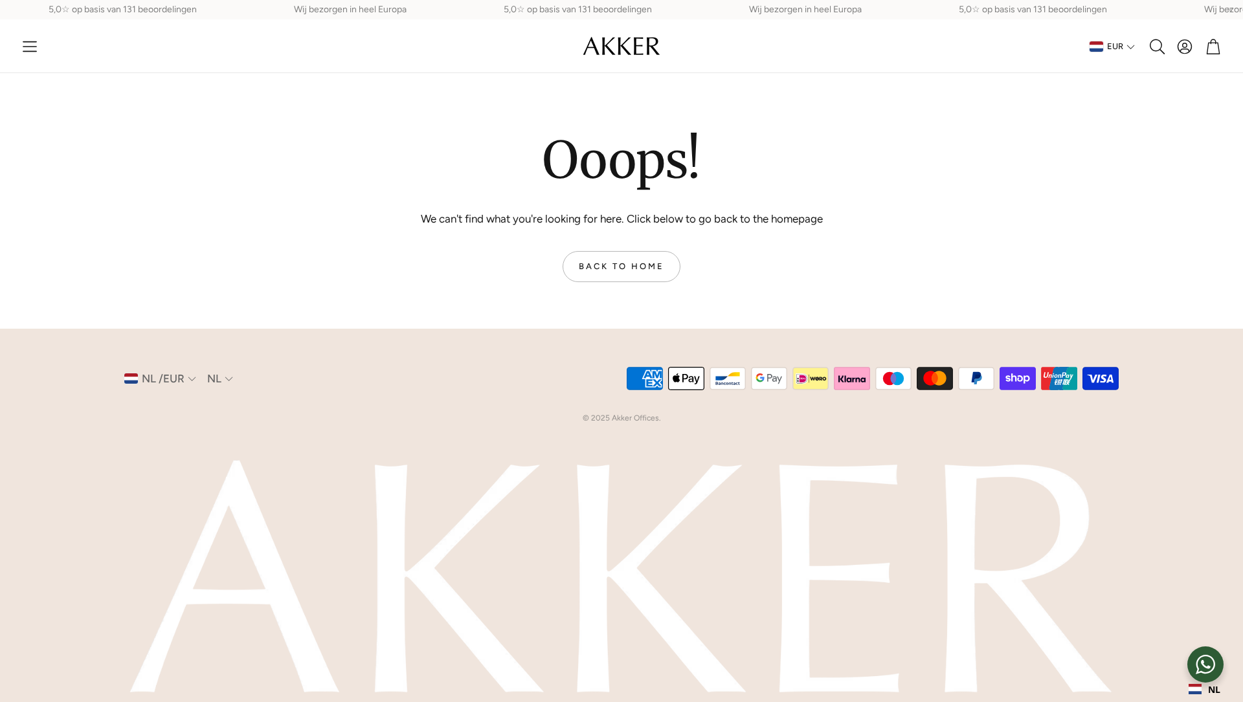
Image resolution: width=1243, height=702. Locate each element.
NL (1214, 689)
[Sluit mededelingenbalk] (1230, 9)
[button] (30, 47)
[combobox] (1204, 689)
